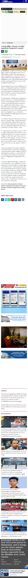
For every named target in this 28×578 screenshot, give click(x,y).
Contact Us (3, 562)
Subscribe (16, 564)
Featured (4, 391)
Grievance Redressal (6, 564)
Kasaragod (10, 43)
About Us (16, 559)
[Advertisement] (14, 27)
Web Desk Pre (6, 57)
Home (3, 43)
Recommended (6, 414)
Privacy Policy (17, 562)
